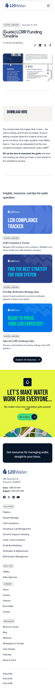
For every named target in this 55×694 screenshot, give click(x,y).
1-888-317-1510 (15, 487)
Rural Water (8, 606)
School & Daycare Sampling (16, 534)
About (6, 589)
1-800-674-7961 (17, 490)
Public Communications (14, 539)
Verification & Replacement (15, 551)
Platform (7, 512)
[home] (15, 5)
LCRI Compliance (11, 523)
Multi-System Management (15, 556)
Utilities (6, 571)
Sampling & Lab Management (17, 528)
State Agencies (10, 577)
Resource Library (11, 626)
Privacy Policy (8, 673)
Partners (7, 600)
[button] (47, 6)
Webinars (7, 637)
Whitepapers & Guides (13, 643)
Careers (6, 595)
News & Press (9, 660)
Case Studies (9, 649)
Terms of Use (8, 678)
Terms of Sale (8, 683)
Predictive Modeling (12, 545)
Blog (5, 632)
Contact (6, 611)
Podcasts (7, 654)
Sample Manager (11, 517)
